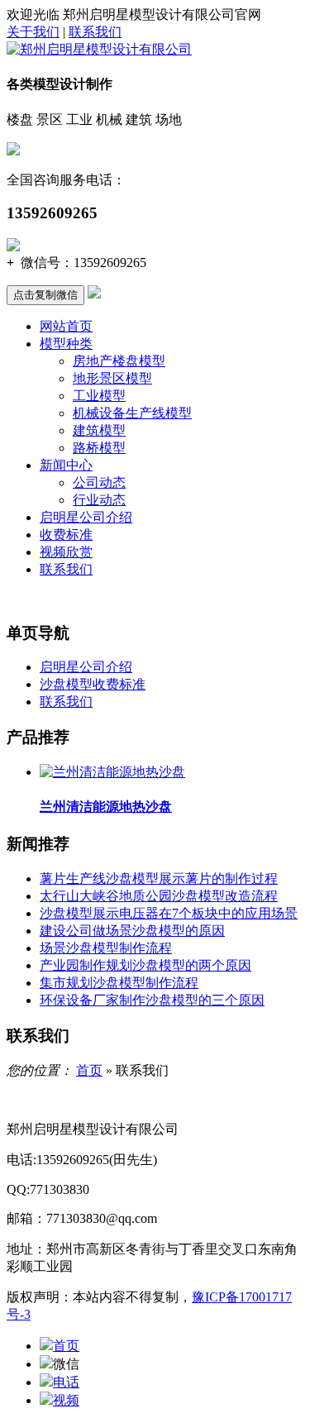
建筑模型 (99, 430)
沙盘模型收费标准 (92, 684)
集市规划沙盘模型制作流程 (119, 983)
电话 (66, 1382)
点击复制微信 (45, 295)
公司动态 (99, 482)
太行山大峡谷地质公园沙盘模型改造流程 (159, 896)
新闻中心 (66, 465)
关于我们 (33, 32)
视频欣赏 (66, 552)
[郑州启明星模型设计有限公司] (99, 49)
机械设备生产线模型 (132, 413)
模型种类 (66, 344)
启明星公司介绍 (86, 517)
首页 (89, 1070)
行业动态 (99, 500)
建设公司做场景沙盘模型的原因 (132, 931)
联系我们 (95, 32)
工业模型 (99, 396)
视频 (66, 1400)
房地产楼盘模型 (119, 361)
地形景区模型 (112, 378)
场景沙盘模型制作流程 (106, 948)
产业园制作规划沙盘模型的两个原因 (145, 965)
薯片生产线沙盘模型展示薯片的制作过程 (159, 878)
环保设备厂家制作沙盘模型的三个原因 (152, 1000)
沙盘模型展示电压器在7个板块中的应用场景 (169, 913)
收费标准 (66, 535)
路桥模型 (99, 448)
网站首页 (66, 326)
